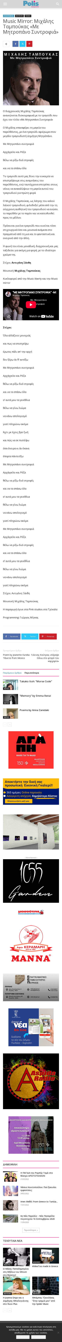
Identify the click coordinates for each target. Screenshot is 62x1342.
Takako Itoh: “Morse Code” (36, 681)
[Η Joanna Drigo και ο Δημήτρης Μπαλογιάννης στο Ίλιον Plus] (16, 1286)
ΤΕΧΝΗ (27, 16)
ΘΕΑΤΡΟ (7, 1265)
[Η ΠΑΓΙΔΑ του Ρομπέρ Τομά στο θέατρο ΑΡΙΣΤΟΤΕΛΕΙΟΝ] (10, 1176)
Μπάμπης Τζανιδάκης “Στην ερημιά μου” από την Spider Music (43, 1300)
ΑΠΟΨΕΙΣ (36, 1262)
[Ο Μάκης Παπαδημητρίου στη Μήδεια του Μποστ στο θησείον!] (16, 1257)
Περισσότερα (32, 672)
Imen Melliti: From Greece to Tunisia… (39, 1201)
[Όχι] (58, 1332)
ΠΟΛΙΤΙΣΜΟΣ (8, 16)
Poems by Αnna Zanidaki (34, 710)
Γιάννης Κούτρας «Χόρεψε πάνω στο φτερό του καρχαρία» (45, 658)
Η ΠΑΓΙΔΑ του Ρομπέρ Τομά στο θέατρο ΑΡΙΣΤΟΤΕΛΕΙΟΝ (36, 1174)
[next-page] (10, 724)
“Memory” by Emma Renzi (35, 695)
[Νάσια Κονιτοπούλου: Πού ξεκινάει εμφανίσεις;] (10, 1191)
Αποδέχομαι (22, 1337)
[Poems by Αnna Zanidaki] (10, 713)
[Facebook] (15, 44)
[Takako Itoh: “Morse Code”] (10, 685)
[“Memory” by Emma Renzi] (10, 699)
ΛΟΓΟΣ (6, 689)
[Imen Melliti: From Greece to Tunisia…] (10, 1205)
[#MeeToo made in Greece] (45, 1256)
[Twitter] (22, 44)
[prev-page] (5, 724)
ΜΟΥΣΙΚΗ (19, 16)
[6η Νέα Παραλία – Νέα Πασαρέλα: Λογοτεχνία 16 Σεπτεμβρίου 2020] (10, 1218)
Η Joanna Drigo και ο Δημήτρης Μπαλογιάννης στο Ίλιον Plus (16, 1300)
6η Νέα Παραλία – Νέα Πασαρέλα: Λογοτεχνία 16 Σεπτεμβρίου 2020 (37, 1217)
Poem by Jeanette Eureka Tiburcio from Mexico (16, 656)
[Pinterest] (29, 44)
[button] (5, 4)
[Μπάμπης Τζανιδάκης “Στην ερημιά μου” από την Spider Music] (45, 1286)
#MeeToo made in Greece (45, 1266)
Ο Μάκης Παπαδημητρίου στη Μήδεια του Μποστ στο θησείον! (16, 1271)
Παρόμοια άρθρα (12, 672)
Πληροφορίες (38, 1337)
